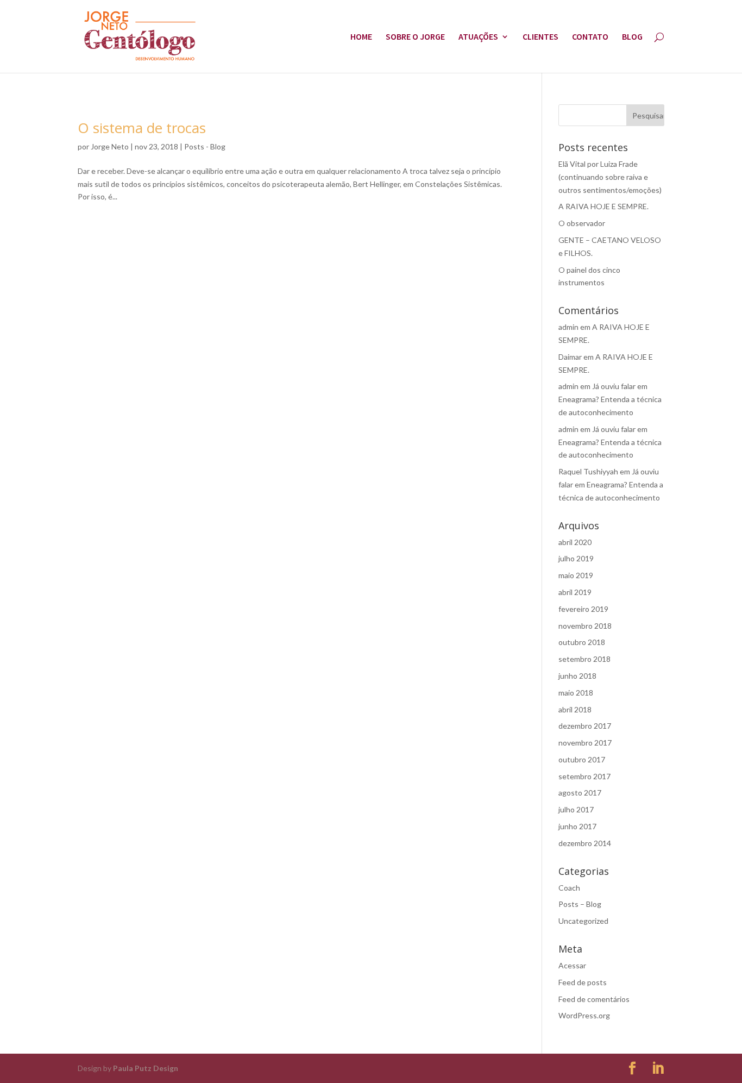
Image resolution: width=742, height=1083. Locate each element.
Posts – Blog (579, 904)
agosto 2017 (579, 792)
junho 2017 (577, 826)
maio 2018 (575, 692)
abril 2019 (575, 592)
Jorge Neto (110, 146)
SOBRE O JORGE (415, 37)
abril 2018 (575, 709)
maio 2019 (575, 575)
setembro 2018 (584, 658)
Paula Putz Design (145, 1068)
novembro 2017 (585, 742)
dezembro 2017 (584, 725)
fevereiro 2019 (583, 609)
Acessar (572, 965)
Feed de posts (582, 982)
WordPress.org (584, 1015)
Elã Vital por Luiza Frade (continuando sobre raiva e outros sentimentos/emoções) (610, 177)
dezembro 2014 (584, 843)
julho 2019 (576, 558)
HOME (361, 37)
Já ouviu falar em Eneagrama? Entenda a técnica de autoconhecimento (610, 399)
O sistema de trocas (142, 127)
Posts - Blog (204, 146)
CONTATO (590, 37)
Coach (569, 887)
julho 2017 (576, 809)
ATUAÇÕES (478, 37)
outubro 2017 (581, 759)
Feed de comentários (594, 999)
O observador (581, 223)
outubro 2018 (581, 642)
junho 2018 (577, 675)
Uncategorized (583, 920)
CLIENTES (540, 37)
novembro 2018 (585, 625)
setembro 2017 (584, 776)
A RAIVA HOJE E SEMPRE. (603, 206)
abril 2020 (575, 542)
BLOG (632, 37)
